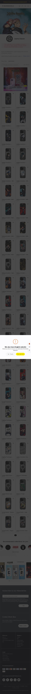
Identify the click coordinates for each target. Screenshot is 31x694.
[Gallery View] (29, 343)
